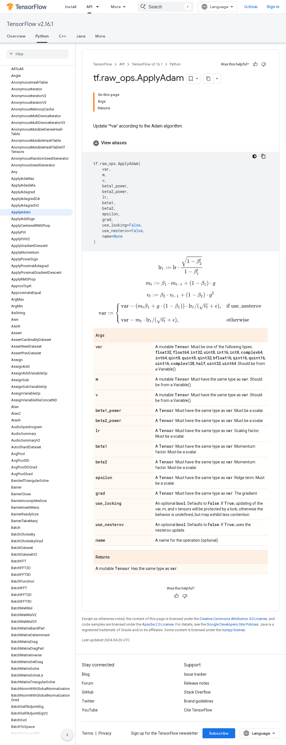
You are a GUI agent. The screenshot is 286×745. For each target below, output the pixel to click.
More (116, 6)
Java (80, 36)
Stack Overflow (197, 692)
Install (70, 6)
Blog (86, 674)
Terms (87, 733)
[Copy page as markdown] (208, 78)
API (89, 6)
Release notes (196, 683)
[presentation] (180, 265)
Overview (16, 36)
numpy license (233, 630)
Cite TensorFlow (198, 710)
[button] (180, 143)
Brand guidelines (198, 701)
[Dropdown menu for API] (99, 6)
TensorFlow (102, 64)
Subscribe (218, 733)
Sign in (273, 6)
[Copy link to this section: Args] (110, 335)
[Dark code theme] (254, 156)
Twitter (88, 701)
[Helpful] (255, 64)
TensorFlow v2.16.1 (30, 24)
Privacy (105, 733)
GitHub (251, 6)
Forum (87, 683)
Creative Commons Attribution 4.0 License (233, 619)
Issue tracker (195, 674)
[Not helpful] (263, 64)
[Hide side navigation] (67, 735)
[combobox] (165, 7)
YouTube (90, 710)
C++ (62, 36)
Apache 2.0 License (158, 624)
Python (42, 36)
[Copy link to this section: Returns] (115, 557)
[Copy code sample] (263, 156)
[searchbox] (37, 53)
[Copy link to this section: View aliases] (132, 143)
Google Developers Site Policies (232, 624)
